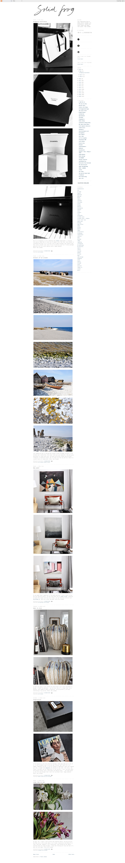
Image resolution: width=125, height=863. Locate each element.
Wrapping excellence (40, 21)
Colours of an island (40, 257)
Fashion (79, 209)
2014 (80, 85)
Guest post (80, 221)
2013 (80, 87)
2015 (80, 84)
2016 (80, 82)
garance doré (82, 105)
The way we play (83, 103)
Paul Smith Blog (83, 176)
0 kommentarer (47, 601)
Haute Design (82, 156)
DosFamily (81, 129)
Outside (79, 251)
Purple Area (82, 143)
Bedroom (79, 196)
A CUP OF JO (82, 102)
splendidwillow (82, 161)
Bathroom (79, 194)
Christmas (79, 202)
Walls (78, 270)
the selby (81, 171)
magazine (48, 767)
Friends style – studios (83, 218)
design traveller (83, 159)
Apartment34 (82, 115)
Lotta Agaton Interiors (84, 126)
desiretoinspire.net (84, 131)
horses (79, 227)
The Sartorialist (83, 164)
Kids (78, 237)
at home (79, 191)
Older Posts (71, 854)
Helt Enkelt (82, 134)
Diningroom (80, 208)
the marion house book (84, 173)
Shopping (79, 258)
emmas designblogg (83, 166)
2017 (80, 80)
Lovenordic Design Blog (84, 122)
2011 (80, 91)
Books (78, 197)
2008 (80, 96)
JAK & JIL (81, 178)
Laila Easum (82, 141)
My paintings (40, 602)
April (81, 74)
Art (78, 190)
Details (79, 206)
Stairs (79, 261)
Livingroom (80, 243)
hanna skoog (82, 120)
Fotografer (80, 215)
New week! (36, 468)
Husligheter (82, 132)
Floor (78, 211)
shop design (80, 257)
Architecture (80, 188)
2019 (80, 69)
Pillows (79, 254)
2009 (80, 94)
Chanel (57, 240)
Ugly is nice (37, 608)
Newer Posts (36, 854)
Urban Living (64, 596)
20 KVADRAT (81, 157)
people (79, 252)
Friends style (80, 216)
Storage (79, 262)
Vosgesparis (82, 119)
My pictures (40, 462)
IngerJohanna (82, 154)
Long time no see (39, 782)
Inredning (79, 233)
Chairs (79, 199)
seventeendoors (82, 146)
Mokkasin (81, 148)
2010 (80, 92)
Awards (79, 193)
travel (48, 462)
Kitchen (79, 239)
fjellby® (81, 117)
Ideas (78, 230)
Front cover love (42, 776)
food (78, 214)
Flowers (40, 850)
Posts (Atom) (43, 856)
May (81, 71)
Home (54, 854)
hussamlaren (82, 150)
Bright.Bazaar (82, 112)
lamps (78, 240)
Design (79, 205)
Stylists (79, 265)
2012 (80, 89)
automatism (81, 114)
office (79, 249)
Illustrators (80, 231)
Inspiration (37, 699)
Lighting (79, 242)
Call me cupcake (83, 138)
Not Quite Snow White (84, 124)
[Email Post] (52, 601)
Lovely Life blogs (83, 107)
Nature (45, 462)
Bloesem (80, 144)
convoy (80, 169)
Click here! (80, 59)
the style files (83, 110)
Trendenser (81, 174)
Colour (79, 203)
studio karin (82, 127)
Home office (80, 224)
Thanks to (79, 267)
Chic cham (81, 136)
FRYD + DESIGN (82, 168)
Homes (78, 225)
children (79, 200)
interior (79, 236)
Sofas (78, 259)
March (81, 76)
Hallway (79, 222)
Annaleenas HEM (82, 139)
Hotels (79, 228)
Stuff (78, 264)
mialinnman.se (36, 599)
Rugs (78, 255)
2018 (80, 78)
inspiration (80, 234)
